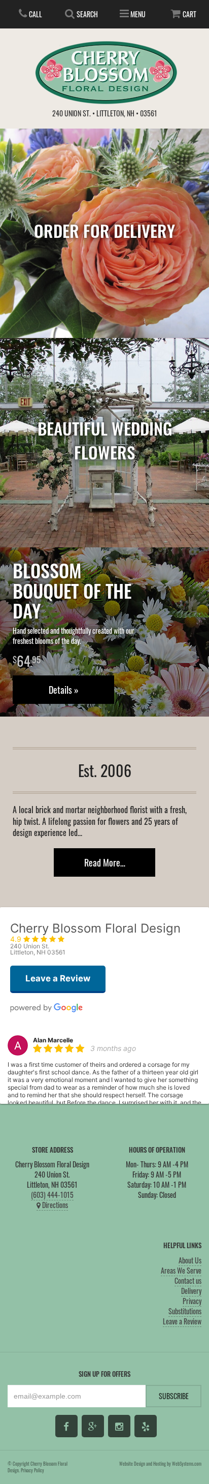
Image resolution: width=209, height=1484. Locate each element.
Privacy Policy (32, 1470)
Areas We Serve (181, 1270)
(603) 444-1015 (52, 1194)
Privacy (192, 1300)
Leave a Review (182, 1321)
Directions (54, 1204)
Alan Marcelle (53, 1040)
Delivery (191, 1290)
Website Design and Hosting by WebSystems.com (160, 1463)
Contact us (188, 1280)
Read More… (104, 862)
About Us (190, 1260)
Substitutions (184, 1311)
